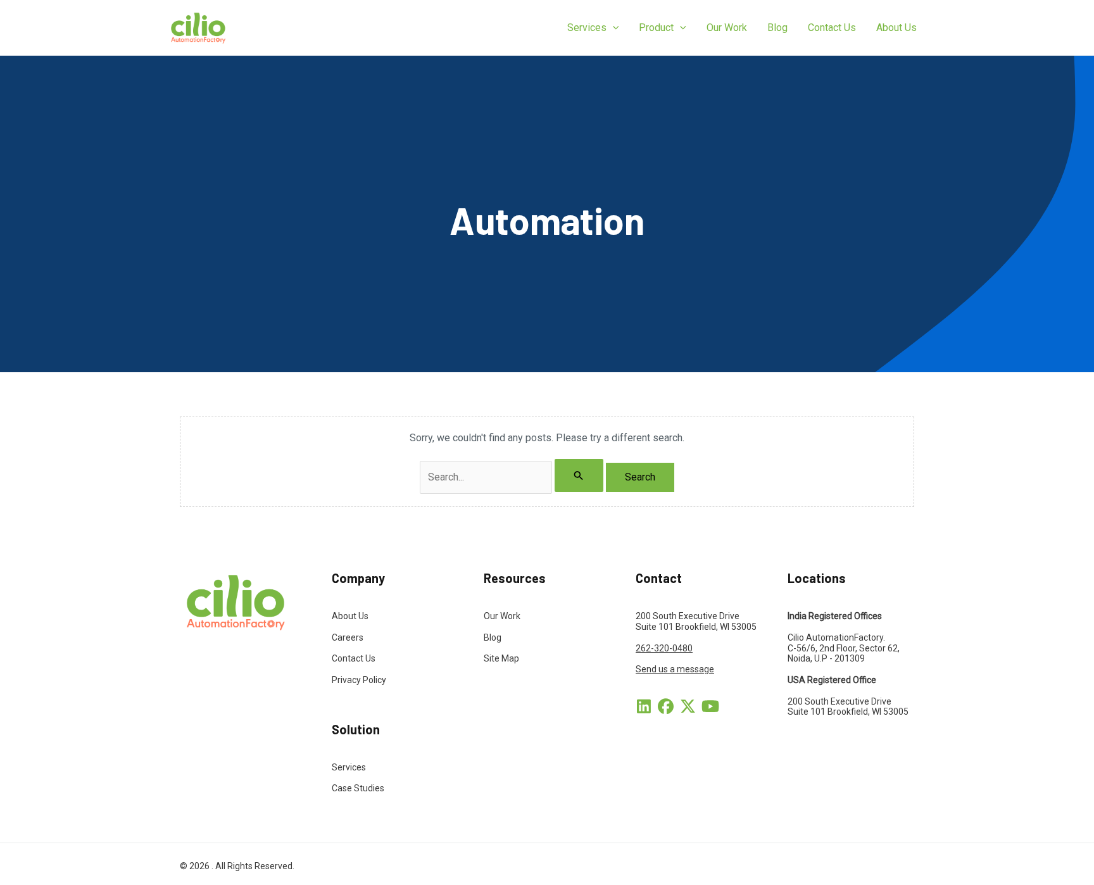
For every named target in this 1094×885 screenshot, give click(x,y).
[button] (613, 28)
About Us (350, 616)
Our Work (502, 616)
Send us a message (675, 669)
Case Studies (358, 788)
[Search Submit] (579, 475)
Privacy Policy (359, 680)
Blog (492, 637)
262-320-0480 (664, 648)
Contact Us (353, 658)
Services (349, 767)
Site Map (501, 658)
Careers (347, 637)
